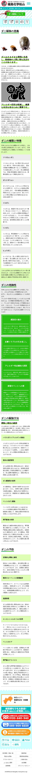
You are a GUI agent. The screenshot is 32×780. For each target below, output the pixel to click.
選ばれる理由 (8, 756)
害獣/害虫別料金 (24, 756)
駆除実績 (24, 753)
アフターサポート (8, 759)
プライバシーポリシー (24, 765)
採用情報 (8, 765)
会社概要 (24, 762)
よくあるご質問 (8, 762)
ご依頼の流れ (24, 759)
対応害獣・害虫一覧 (8, 753)
